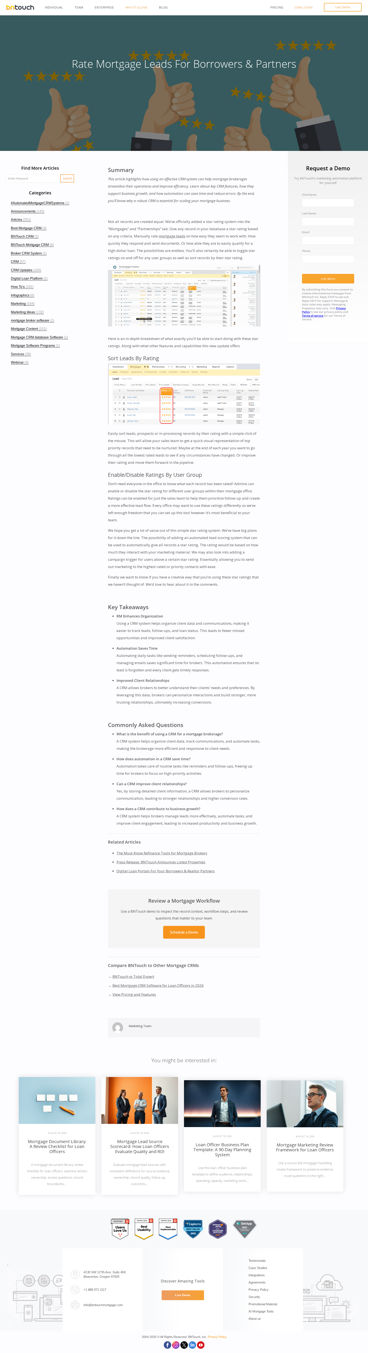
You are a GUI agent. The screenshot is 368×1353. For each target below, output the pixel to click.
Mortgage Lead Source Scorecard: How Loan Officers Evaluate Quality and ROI (139, 1146)
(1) (40, 203)
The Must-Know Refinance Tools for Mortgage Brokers (161, 853)
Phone (306, 251)
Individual (54, 7)
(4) (20, 362)
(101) (29, 329)
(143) (27, 211)
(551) (21, 219)
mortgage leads (172, 236)
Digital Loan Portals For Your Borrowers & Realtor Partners (165, 871)
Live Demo (342, 7)
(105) (26, 270)
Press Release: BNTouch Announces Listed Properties (160, 862)
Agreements (257, 1282)
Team (78, 7)
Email (305, 232)
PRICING (276, 7)
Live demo (328, 279)
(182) (22, 287)
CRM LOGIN (303, 7)
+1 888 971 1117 (94, 1289)
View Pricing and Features (134, 994)
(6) (32, 245)
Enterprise (104, 7)
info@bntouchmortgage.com (103, 1305)
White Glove (136, 7)
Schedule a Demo (184, 932)
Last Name (309, 213)
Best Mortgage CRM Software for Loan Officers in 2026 (158, 985)
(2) (25, 236)
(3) (28, 228)
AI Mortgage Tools (261, 1311)
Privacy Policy (259, 1289)
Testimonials (257, 1260)
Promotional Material (263, 1304)
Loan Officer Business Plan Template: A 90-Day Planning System (222, 1150)
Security (254, 1297)
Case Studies (258, 1268)
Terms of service (312, 316)
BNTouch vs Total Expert (133, 976)
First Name (309, 195)
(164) (22, 303)
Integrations (257, 1275)
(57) (18, 261)
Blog (163, 7)
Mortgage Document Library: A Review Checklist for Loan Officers (57, 1146)
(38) (21, 354)
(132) (27, 312)
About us (255, 1318)
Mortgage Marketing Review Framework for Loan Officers (305, 1147)
